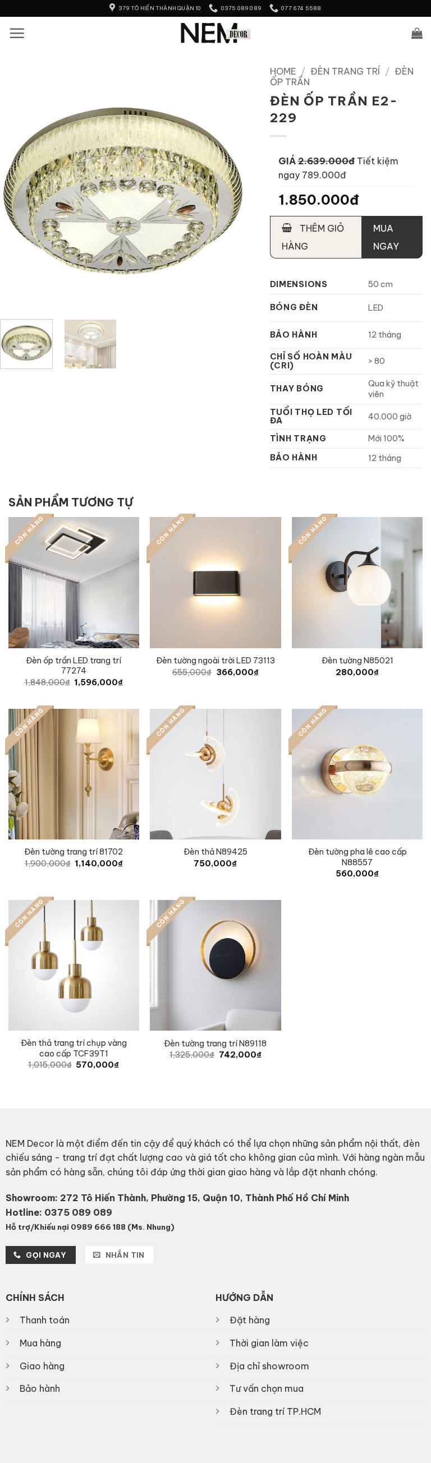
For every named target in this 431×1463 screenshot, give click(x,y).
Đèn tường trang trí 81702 (73, 852)
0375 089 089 (78, 1212)
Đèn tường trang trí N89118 (215, 1044)
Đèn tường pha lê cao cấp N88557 (357, 857)
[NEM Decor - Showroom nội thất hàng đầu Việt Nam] (215, 33)
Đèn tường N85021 (357, 661)
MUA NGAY (386, 237)
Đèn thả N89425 (215, 852)
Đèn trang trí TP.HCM (275, 1411)
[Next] (226, 188)
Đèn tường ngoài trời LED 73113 (215, 661)
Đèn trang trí (345, 71)
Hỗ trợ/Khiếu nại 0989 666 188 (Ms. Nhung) (90, 1227)
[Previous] (19, 188)
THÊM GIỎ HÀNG (313, 237)
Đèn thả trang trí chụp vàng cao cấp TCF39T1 (74, 1048)
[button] (16, 33)
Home (283, 71)
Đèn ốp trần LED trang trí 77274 (73, 666)
